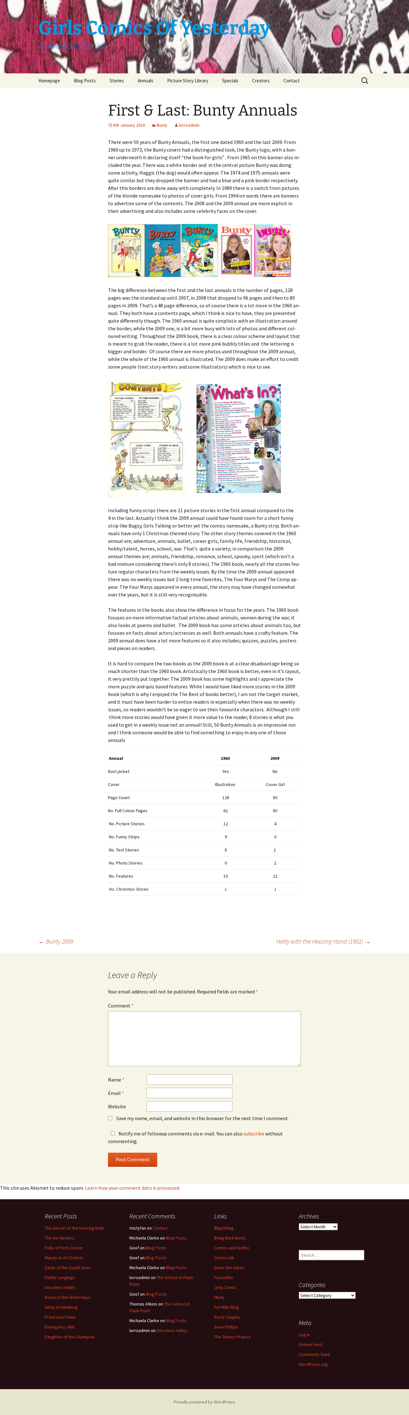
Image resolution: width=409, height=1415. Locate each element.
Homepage (49, 81)
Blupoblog (224, 1228)
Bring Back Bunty (230, 1238)
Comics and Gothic (232, 1248)
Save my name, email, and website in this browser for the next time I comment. (202, 1118)
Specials (230, 81)
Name (116, 1079)
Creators (261, 81)
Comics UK (224, 1258)
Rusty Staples (227, 1317)
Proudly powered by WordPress (204, 1402)
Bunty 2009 (55, 941)
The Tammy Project (232, 1337)
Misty (219, 1297)
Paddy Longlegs (60, 1277)
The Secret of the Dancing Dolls (74, 1228)
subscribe (253, 1133)
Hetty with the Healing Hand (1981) (323, 941)
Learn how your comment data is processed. (132, 1188)
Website (117, 1106)
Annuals (145, 81)
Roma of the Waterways (67, 1297)
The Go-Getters (59, 1238)
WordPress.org (313, 1364)
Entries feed (310, 1344)
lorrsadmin (189, 125)
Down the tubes (229, 1267)
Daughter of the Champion (70, 1337)
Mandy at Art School (64, 1258)
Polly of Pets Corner (64, 1248)
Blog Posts (85, 81)
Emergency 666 (59, 1327)
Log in (304, 1334)
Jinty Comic (225, 1287)
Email (116, 1093)
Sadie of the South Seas (68, 1267)
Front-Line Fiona (60, 1317)
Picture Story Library (187, 81)
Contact (291, 81)
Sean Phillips (226, 1327)
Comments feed (314, 1354)
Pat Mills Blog (226, 1307)
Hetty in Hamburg (61, 1307)
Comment (121, 1005)
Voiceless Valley (60, 1287)
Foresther (223, 1277)
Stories (117, 81)
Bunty (162, 125)
